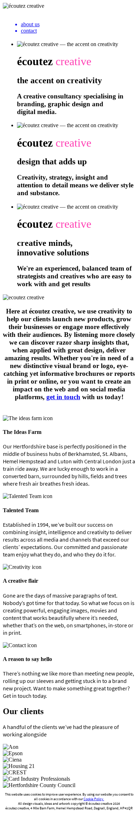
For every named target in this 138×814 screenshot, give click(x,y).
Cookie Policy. (94, 799)
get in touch (63, 397)
